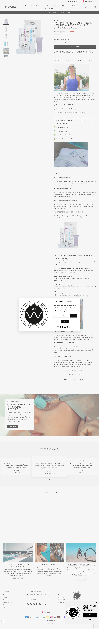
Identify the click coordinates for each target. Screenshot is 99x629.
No (90, 619)
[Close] (96, 603)
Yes (90, 614)
